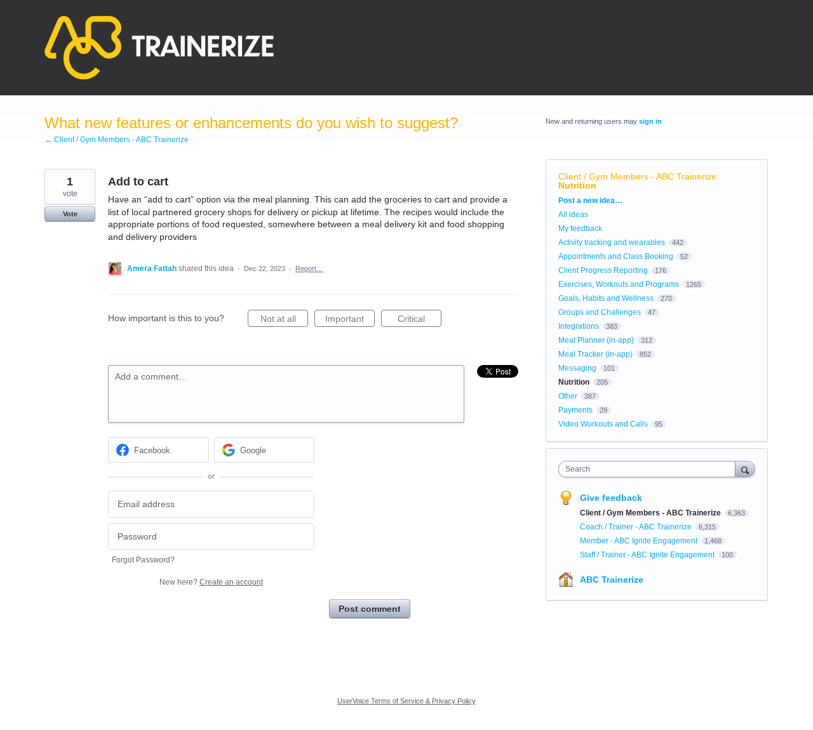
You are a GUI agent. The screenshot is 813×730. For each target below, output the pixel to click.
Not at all (284, 320)
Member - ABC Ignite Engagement (639, 540)
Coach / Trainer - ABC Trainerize (637, 526)
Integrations (578, 326)
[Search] (745, 469)
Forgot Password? (143, 559)
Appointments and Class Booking (615, 256)
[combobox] (650, 469)
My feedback (580, 228)
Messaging (577, 368)
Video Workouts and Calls (603, 424)
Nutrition (577, 185)
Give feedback (611, 498)
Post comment (370, 609)
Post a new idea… (590, 200)
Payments (575, 410)
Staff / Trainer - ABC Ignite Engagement (648, 554)
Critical (419, 320)
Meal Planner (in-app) (596, 340)
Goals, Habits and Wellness (606, 298)
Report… (309, 268)
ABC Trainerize (611, 579)
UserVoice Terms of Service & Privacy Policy (406, 701)
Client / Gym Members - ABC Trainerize (637, 176)
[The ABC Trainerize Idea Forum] (159, 47)
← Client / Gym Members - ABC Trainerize (116, 139)
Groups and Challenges (599, 312)
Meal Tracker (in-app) (595, 354)
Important (350, 320)
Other (567, 396)
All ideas (573, 214)
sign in (650, 121)
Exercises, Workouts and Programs (618, 284)
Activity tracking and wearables (611, 242)
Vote (70, 214)
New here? (211, 582)
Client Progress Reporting (603, 270)
